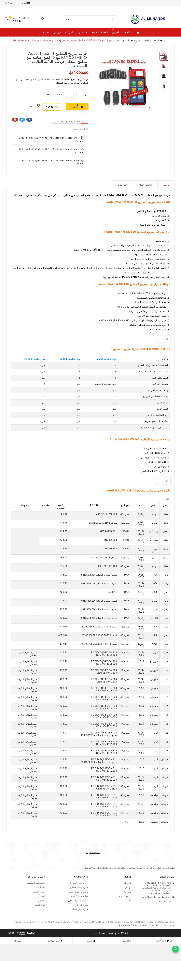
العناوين (41, 896)
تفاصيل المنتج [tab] (145, 184)
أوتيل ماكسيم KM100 (34, 359)
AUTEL (53, 107)
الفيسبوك (29, 120)
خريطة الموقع (125, 896)
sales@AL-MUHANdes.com (156, 897)
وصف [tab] (166, 184)
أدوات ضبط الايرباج (79, 896)
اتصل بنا (128, 891)
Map (129, 900)
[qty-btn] (70, 95)
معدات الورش (82, 905)
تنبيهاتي (41, 909)
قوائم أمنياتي (39, 905)
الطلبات (41, 887)
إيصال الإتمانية (38, 891)
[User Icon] (39, 19)
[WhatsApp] (175, 949)
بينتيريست (15, 120)
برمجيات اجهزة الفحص (78, 891)
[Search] (67, 19)
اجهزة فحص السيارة (79, 883)
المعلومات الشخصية (36, 883)
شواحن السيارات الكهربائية (76, 900)
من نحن (128, 887)
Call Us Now (164, 901)
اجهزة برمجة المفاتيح (78, 887)
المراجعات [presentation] (122, 184)
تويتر (22, 120)
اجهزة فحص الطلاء (80, 909)
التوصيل (128, 883)
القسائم (41, 900)
